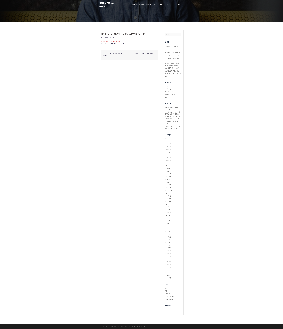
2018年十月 (168, 228)
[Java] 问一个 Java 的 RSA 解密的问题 (143, 53)
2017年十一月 (168, 259)
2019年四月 (168, 212)
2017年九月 (168, 264)
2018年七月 (168, 237)
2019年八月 (168, 201)
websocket (177, 61)
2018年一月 (168, 253)
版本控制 (175, 71)
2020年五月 (168, 182)
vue (174, 61)
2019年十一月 (168, 193)
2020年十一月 (168, 165)
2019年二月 (168, 218)
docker (176, 46)
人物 (167, 65)
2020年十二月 (168, 163)
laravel (174, 52)
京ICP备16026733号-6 (140, 326)
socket (166, 61)
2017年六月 (168, 272)
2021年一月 (168, 160)
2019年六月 (168, 207)
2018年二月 (168, 250)
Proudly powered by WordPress (108, 326)
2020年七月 (168, 176)
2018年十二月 (168, 223)
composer (167, 46)
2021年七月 (168, 149)
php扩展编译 (172, 58)
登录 (166, 291)
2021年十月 (168, 141)
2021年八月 (168, 146)
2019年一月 (168, 220)
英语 (174, 74)
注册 (166, 288)
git (173, 49)
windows (167, 63)
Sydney (124, 326)
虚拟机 (177, 73)
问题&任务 (155, 4)
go (177, 49)
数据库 (170, 71)
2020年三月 (168, 187)
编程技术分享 (106, 2)
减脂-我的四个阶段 (170, 94)
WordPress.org (169, 299)
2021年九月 (168, 144)
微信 (174, 68)
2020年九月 (168, 171)
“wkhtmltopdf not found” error (173, 89)
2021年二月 (168, 157)
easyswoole (168, 49)
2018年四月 (168, 245)
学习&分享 (162, 4)
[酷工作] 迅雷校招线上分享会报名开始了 (111, 41)
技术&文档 (148, 4)
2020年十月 (168, 168)
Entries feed (168, 293)
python (177, 58)
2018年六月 (168, 239)
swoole (171, 61)
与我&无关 (169, 4)
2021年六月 (168, 152)
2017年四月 (168, 278)
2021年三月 (168, 155)
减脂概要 (167, 97)
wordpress (172, 63)
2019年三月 (168, 215)
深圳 (174, 4)
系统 (167, 73)
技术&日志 (141, 4)
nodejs (178, 55)
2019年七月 (168, 204)
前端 (169, 65)
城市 (175, 65)
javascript (168, 52)
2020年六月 (168, 179)
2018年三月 (168, 248)
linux (179, 52)
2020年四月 (168, 185)
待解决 (170, 68)
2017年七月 (168, 270)
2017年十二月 (168, 256)
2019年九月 (168, 198)
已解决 (178, 65)
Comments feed (169, 296)
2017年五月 (168, 275)
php (167, 58)
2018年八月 (168, 234)
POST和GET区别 (169, 91)
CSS (172, 46)
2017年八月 (168, 267)
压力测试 (172, 65)
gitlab (175, 49)
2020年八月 (168, 174)
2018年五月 (168, 242)
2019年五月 (168, 209)
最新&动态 (134, 4)
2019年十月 (168, 196)
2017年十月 (168, 261)
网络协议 (170, 73)
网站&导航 (180, 4)
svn (169, 61)
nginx (174, 55)
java (179, 49)
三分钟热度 (176, 63)
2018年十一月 (168, 226)
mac (166, 55)
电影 (179, 71)
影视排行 (167, 86)
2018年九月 (168, 231)
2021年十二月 (168, 138)
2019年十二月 (168, 190)
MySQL (170, 55)
